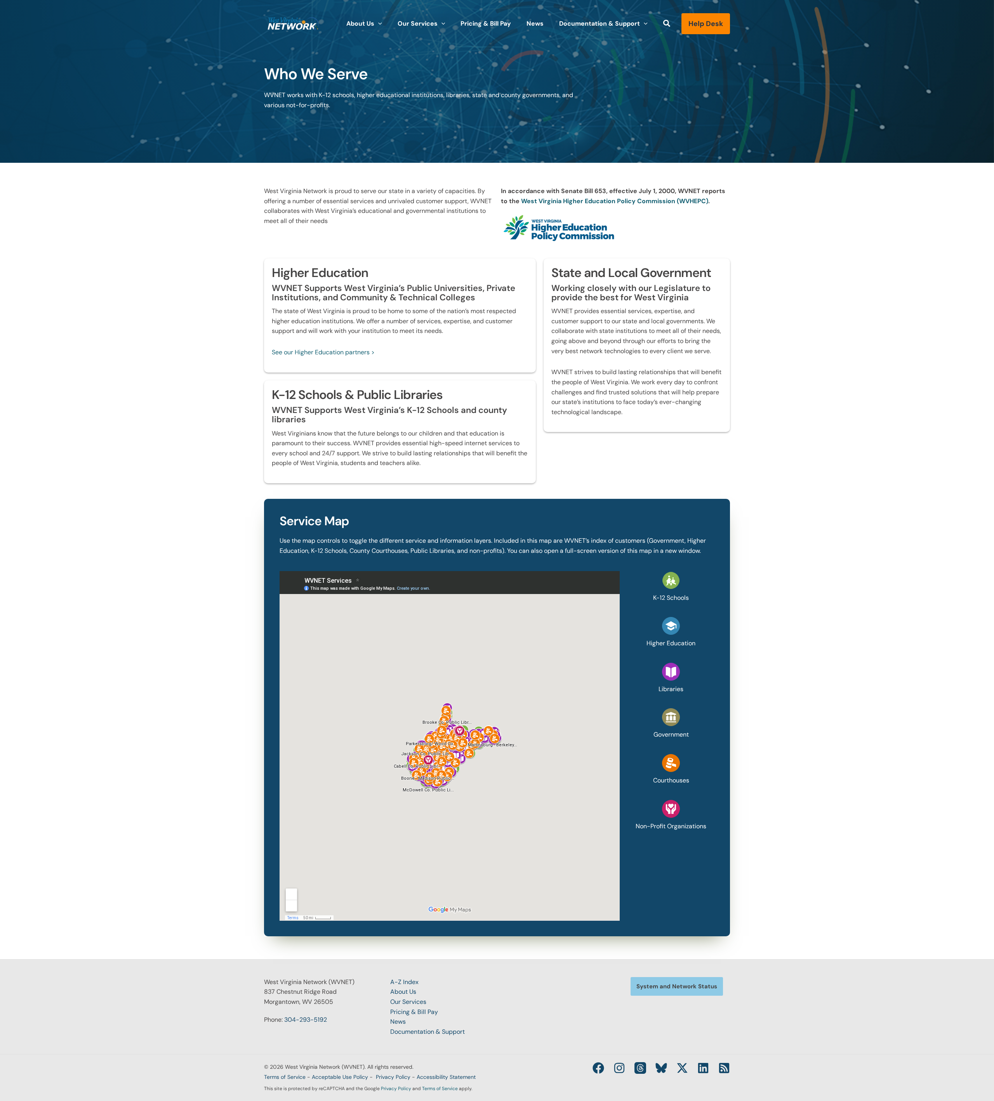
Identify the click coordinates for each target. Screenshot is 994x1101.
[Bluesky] (661, 1068)
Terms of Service (285, 1076)
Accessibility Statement (446, 1076)
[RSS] (724, 1068)
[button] (378, 23)
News (398, 1021)
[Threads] (640, 1068)
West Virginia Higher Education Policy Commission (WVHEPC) (614, 201)
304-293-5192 (305, 1020)
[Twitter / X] (682, 1068)
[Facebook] (598, 1068)
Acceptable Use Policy (340, 1076)
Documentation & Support (427, 1032)
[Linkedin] (703, 1068)
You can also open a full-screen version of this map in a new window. (604, 551)
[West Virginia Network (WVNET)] (293, 23)
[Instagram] (619, 1068)
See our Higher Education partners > (323, 352)
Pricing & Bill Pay (414, 1012)
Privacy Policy (393, 1076)
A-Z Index (404, 982)
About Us (403, 992)
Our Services (408, 1002)
